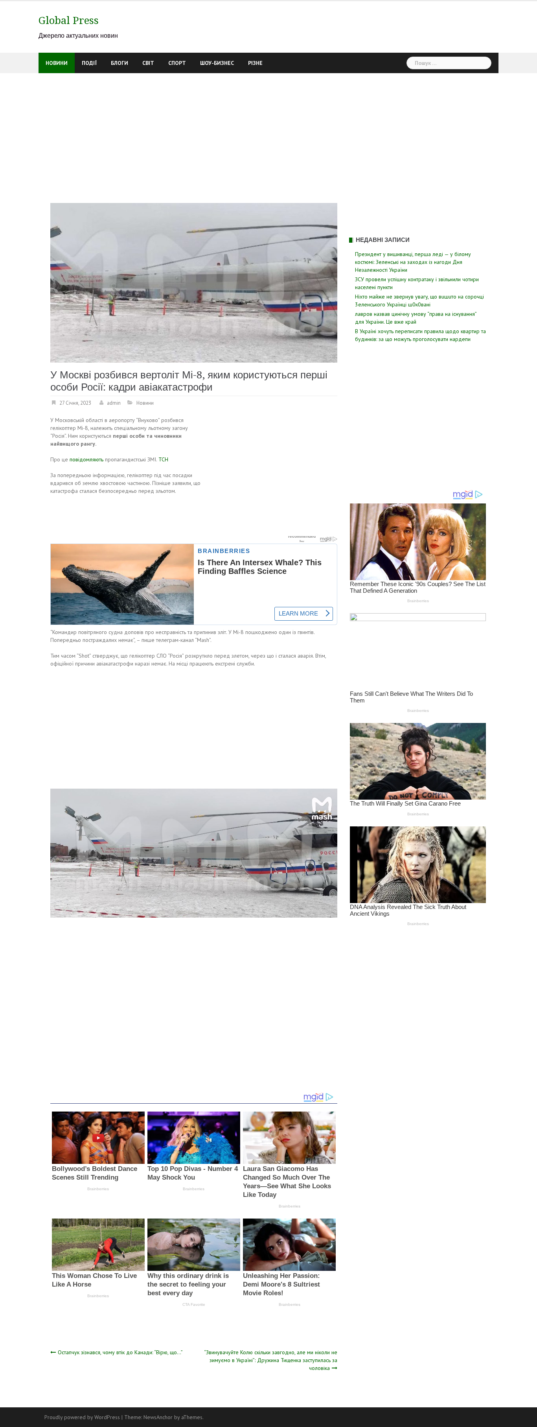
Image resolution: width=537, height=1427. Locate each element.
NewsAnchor (158, 1417)
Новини (57, 62)
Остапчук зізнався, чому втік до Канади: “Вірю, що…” (120, 1352)
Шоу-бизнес (217, 62)
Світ (148, 62)
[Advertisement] (268, 132)
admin (114, 403)
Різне (255, 62)
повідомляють (86, 459)
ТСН (163, 459)
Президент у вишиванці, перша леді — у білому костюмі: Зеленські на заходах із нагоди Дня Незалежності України (413, 262)
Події (89, 62)
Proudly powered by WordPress (82, 1417)
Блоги (119, 62)
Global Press (69, 20)
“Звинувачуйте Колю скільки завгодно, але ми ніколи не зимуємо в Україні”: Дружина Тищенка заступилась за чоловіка (270, 1360)
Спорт (177, 62)
